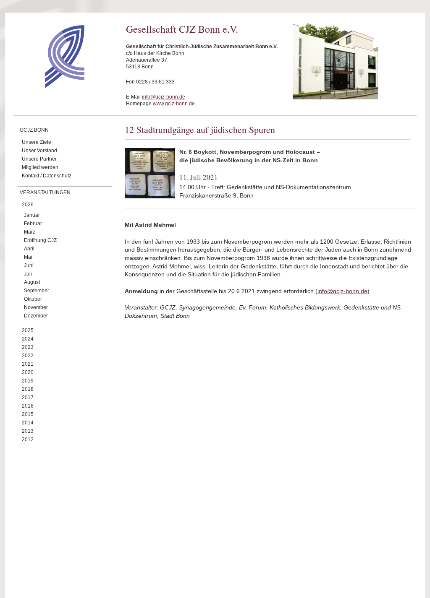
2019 (28, 381)
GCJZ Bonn (34, 130)
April (29, 249)
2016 (28, 406)
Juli (28, 274)
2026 (28, 205)
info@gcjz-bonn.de (163, 97)
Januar (32, 215)
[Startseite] (49, 86)
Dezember (36, 316)
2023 (28, 347)
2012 (28, 439)
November (36, 307)
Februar (33, 223)
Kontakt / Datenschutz (46, 176)
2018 (28, 389)
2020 (28, 372)
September (36, 291)
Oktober (33, 299)
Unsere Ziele (36, 142)
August (32, 282)
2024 (28, 339)
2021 (28, 364)
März (29, 232)
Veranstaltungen (45, 192)
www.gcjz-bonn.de (174, 104)
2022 (28, 356)
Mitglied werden (40, 167)
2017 (28, 397)
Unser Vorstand (39, 150)
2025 (28, 330)
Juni (29, 265)
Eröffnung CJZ (40, 240)
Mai (28, 257)
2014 (28, 423)
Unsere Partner (39, 159)
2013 (28, 431)
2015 (28, 414)
